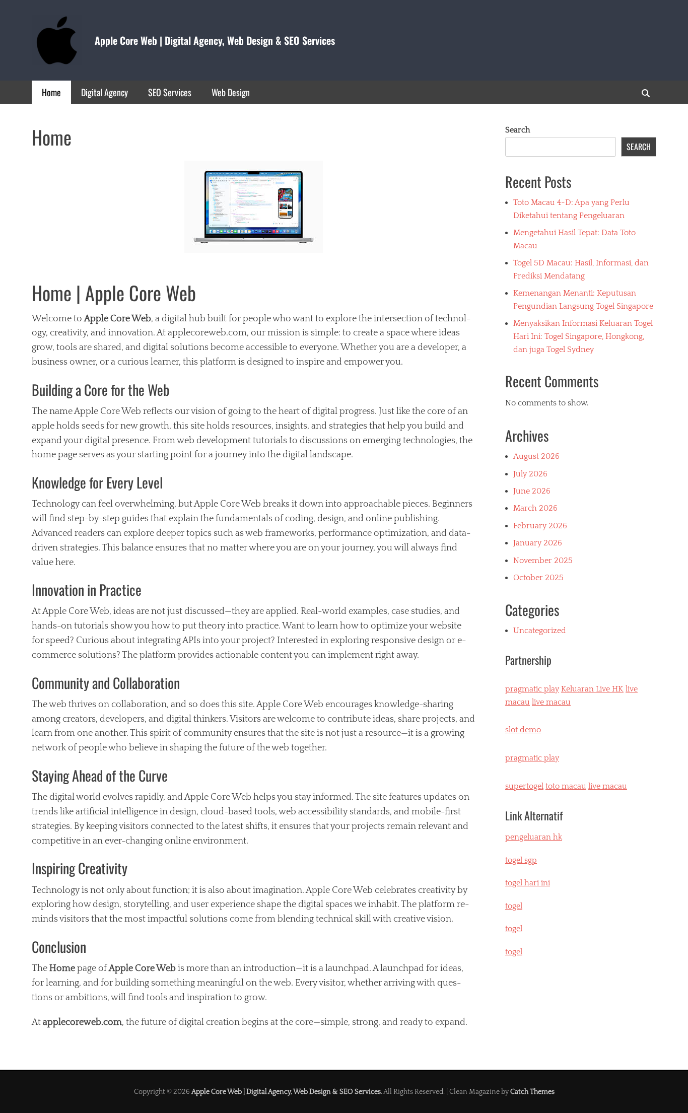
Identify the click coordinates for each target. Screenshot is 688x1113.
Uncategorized (539, 630)
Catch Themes (532, 1092)
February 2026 (540, 525)
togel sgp (521, 860)
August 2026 (536, 456)
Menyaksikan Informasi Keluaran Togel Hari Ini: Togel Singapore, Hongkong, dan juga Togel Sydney (583, 336)
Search (517, 129)
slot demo (523, 729)
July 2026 (530, 473)
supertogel (524, 786)
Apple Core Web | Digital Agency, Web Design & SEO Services (215, 40)
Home (51, 92)
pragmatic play (532, 688)
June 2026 (532, 491)
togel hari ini (527, 882)
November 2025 (543, 560)
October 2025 (538, 577)
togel (513, 951)
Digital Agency (104, 92)
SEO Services (169, 92)
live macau (551, 702)
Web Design (231, 92)
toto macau (565, 786)
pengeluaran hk (533, 837)
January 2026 (537, 542)
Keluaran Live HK (592, 688)
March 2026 (535, 508)
